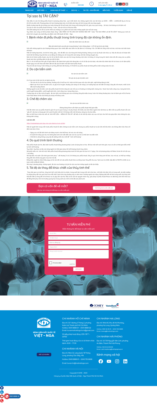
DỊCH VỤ (74, 10)
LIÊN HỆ (129, 10)
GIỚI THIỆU (40, 10)
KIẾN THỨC (106, 10)
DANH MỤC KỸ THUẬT (57, 10)
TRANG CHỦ (29, 10)
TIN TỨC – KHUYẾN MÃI (91, 10)
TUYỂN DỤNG (118, 10)
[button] (104, 188)
